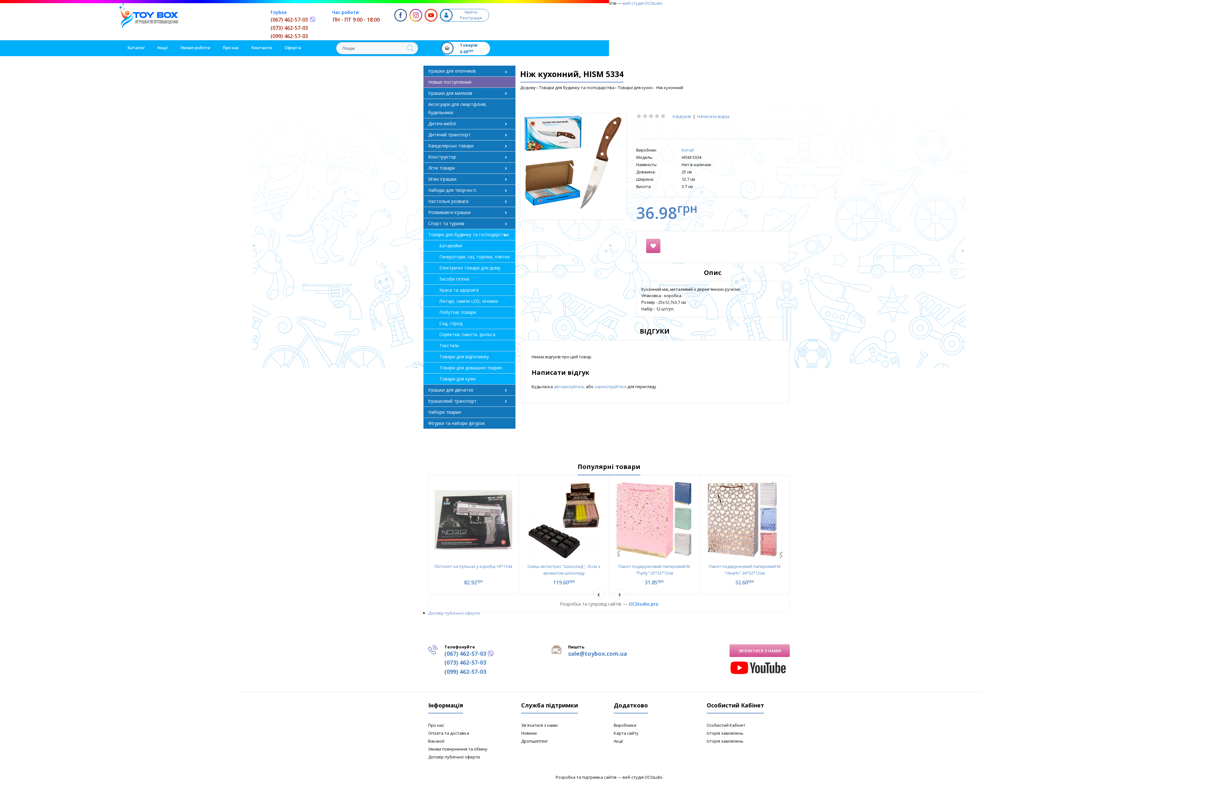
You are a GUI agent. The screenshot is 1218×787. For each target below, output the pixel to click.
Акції (618, 741)
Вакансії (436, 741)
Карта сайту (626, 733)
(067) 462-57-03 (289, 19)
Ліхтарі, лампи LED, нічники (468, 301)
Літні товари (441, 168)
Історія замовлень (725, 733)
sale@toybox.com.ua (597, 653)
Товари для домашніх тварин (470, 368)
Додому (528, 87)
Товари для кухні (635, 87)
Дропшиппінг (534, 741)
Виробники (625, 725)
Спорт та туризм (446, 223)
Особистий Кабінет (726, 725)
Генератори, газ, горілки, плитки (474, 257)
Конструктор (442, 157)
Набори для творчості (452, 190)
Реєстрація (471, 18)
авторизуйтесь (570, 386)
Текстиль (449, 345)
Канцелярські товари (451, 146)
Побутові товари (457, 312)
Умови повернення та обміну (458, 749)
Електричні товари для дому (470, 268)
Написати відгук (713, 116)
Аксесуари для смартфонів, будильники (457, 108)
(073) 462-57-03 (289, 27)
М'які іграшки (442, 179)
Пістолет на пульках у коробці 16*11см (473, 566)
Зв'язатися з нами (759, 651)
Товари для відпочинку (464, 357)
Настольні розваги (448, 201)
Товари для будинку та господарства (576, 87)
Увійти (470, 12)
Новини (529, 733)
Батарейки (450, 246)
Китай (688, 150)
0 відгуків (681, 116)
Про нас (436, 725)
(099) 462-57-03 (289, 36)
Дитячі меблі (442, 123)
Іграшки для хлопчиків (452, 71)
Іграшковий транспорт (452, 401)
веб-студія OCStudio (643, 3)
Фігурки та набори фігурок (456, 423)
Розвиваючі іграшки (449, 212)
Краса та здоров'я (459, 290)
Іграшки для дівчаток (451, 390)
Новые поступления (449, 82)
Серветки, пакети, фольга (467, 334)
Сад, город (450, 323)
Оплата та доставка (448, 733)
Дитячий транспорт (449, 135)
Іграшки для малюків (450, 93)
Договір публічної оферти (454, 613)
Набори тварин (444, 412)
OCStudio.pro (643, 604)
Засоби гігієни (454, 279)
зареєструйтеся (610, 386)
